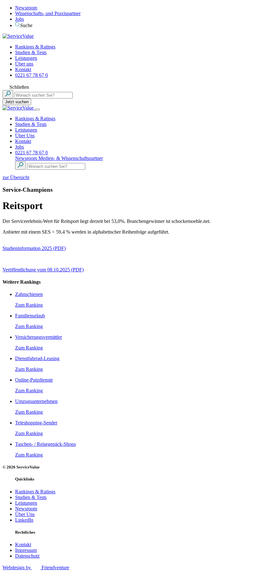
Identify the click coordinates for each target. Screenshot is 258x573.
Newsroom (26, 7)
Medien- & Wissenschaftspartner (70, 158)
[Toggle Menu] (37, 110)
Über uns (24, 63)
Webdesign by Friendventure (36, 567)
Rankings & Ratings (35, 46)
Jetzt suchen (17, 101)
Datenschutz (27, 556)
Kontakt (23, 69)
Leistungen (26, 58)
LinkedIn (24, 520)
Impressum (26, 550)
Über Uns (25, 135)
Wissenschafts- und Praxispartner (48, 13)
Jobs (19, 19)
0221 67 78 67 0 (31, 75)
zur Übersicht (16, 177)
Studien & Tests (31, 52)
